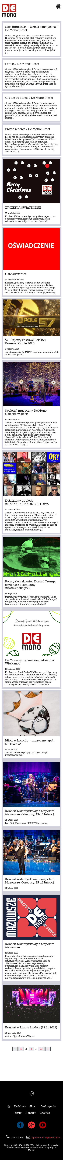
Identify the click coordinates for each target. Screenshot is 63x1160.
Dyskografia (48, 1106)
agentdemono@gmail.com (45, 1137)
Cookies (45, 1113)
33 (41, 1049)
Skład (33, 1106)
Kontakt (31, 1113)
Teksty (17, 1113)
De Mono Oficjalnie (24, 10)
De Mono (20, 1106)
